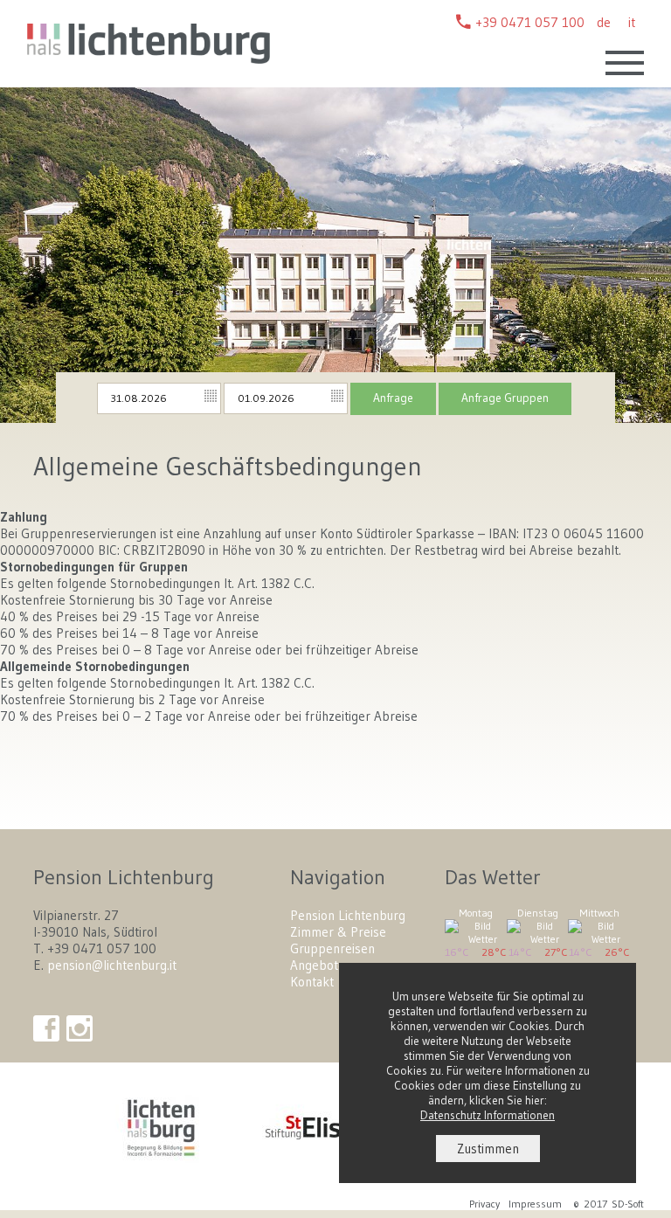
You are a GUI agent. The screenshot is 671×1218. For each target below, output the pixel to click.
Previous (25, 237)
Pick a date (211, 397)
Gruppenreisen (332, 948)
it (631, 22)
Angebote (317, 965)
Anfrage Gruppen (505, 398)
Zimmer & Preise (338, 932)
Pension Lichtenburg (347, 915)
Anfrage (393, 398)
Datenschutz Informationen (487, 1115)
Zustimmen (488, 1148)
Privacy (484, 1203)
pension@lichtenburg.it (111, 965)
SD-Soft (628, 1203)
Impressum (535, 1203)
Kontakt (312, 981)
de (604, 22)
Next (649, 237)
